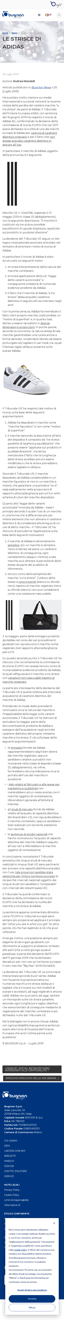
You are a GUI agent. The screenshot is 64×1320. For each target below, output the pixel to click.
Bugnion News (41, 87)
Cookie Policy (11, 1194)
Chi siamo (10, 1140)
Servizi (9, 1176)
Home (5, 33)
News (15, 33)
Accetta (32, 1298)
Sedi (7, 1145)
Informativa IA (12, 1205)
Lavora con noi (14, 1150)
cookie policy (20, 1249)
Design (9, 1166)
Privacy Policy (12, 1189)
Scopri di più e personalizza (32, 1290)
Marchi (9, 1161)
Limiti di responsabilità (16, 1200)
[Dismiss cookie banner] (54, 1223)
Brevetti (10, 1155)
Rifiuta (32, 1307)
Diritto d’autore (15, 1171)
